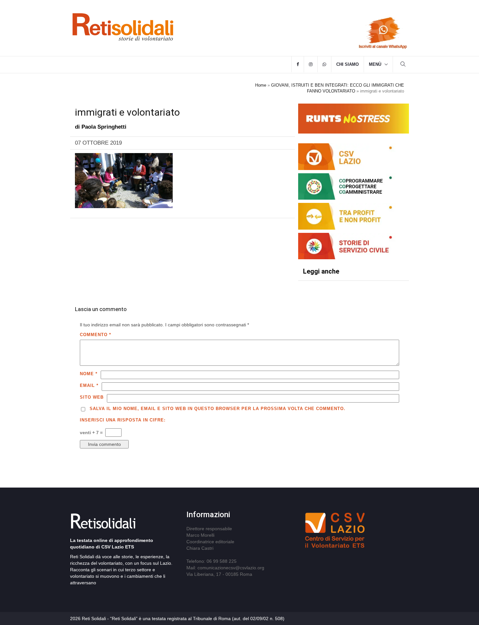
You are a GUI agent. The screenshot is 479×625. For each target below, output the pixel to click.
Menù (375, 64)
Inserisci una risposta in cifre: (123, 420)
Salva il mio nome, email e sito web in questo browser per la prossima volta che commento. (217, 408)
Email (89, 385)
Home (260, 85)
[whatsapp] (324, 64)
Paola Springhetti (103, 127)
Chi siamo (347, 64)
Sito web (92, 397)
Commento (95, 334)
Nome (88, 373)
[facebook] (298, 64)
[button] (403, 65)
